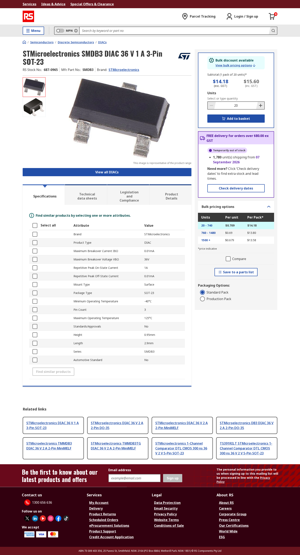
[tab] (44, 194)
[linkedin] (35, 518)
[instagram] (51, 518)
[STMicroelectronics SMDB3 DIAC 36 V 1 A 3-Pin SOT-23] (119, 118)
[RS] (28, 16)
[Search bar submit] (273, 30)
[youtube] (43, 518)
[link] (236, 65)
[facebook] (58, 518)
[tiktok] (66, 518)
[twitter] (27, 518)
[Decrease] (212, 105)
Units (211, 93)
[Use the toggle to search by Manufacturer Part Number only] (76, 30)
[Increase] (260, 105)
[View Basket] (272, 16)
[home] (24, 42)
